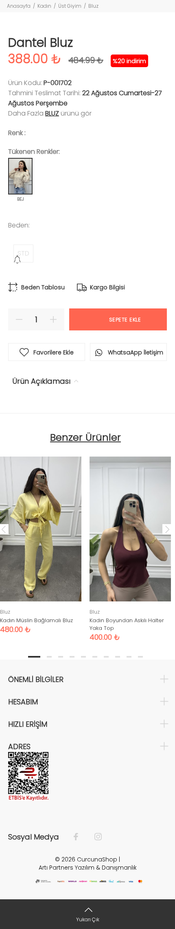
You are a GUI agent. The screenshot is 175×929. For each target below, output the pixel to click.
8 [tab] (117, 657)
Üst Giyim (69, 5)
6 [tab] (94, 657)
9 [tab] (129, 657)
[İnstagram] (94, 837)
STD (23, 253)
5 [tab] (83, 657)
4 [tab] (72, 657)
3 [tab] (60, 657)
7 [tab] (106, 657)
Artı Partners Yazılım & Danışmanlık (88, 867)
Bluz (93, 5)
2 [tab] (49, 657)
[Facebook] (80, 837)
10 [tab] (140, 657)
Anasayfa (19, 5)
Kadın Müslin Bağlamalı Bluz (36, 620)
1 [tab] (34, 657)
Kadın (44, 5)
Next (167, 529)
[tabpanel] (130, 542)
